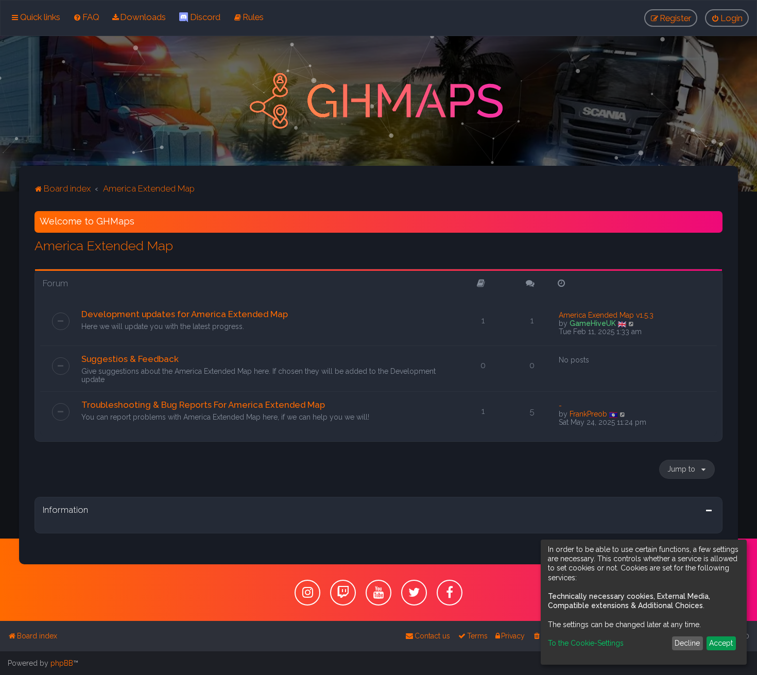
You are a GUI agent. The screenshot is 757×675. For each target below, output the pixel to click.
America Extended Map (104, 245)
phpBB (61, 663)
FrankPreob (588, 414)
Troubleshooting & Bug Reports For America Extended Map (203, 405)
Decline (687, 643)
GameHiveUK (593, 323)
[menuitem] (86, 17)
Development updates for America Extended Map (184, 314)
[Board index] (378, 101)
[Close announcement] (715, 217)
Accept (721, 643)
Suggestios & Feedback (130, 359)
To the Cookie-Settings (586, 643)
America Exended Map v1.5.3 (606, 315)
